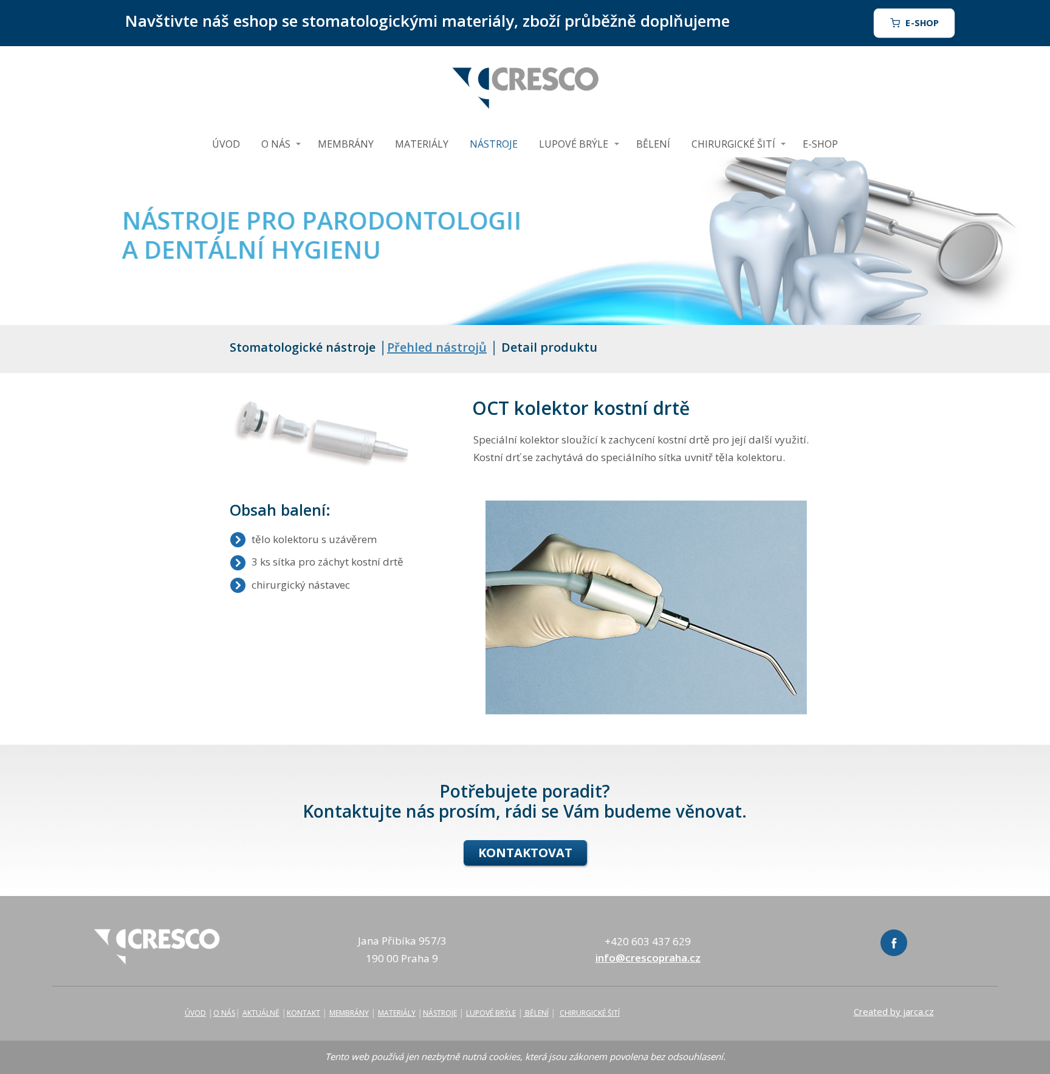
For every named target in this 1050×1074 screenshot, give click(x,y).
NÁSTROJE (494, 144)
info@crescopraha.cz (648, 958)
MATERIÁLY (421, 144)
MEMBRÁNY (346, 144)
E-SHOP (820, 144)
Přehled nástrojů (437, 347)
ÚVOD (226, 144)
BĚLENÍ (653, 144)
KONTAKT (303, 1013)
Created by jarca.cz (894, 1011)
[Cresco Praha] (525, 88)
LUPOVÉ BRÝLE (573, 144)
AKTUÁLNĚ (261, 1013)
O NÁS (275, 144)
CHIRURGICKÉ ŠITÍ (733, 144)
